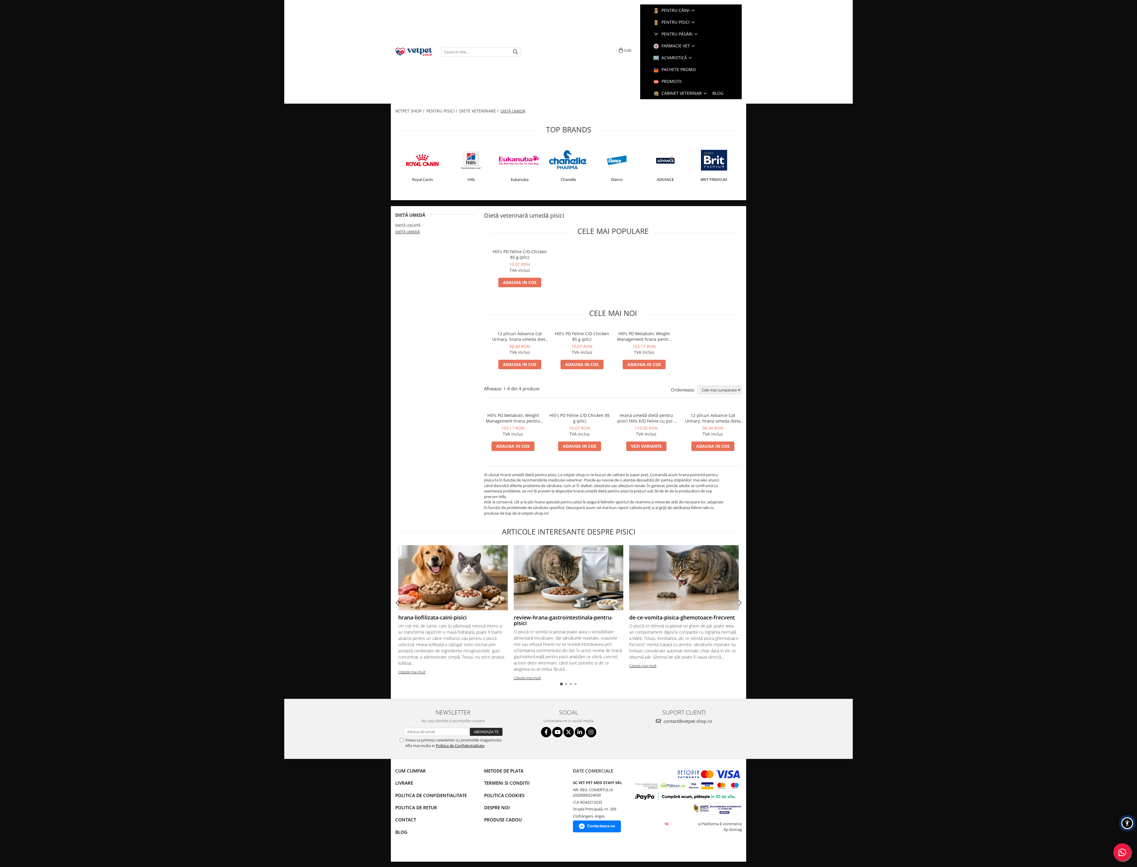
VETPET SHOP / (410, 111)
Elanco (617, 179)
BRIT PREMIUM (714, 179)
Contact (405, 820)
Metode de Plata (503, 771)
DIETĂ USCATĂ (407, 225)
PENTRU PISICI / (442, 111)
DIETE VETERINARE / (479, 111)
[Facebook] (546, 732)
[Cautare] (515, 52)
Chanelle (568, 179)
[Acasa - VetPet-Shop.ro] (413, 52)
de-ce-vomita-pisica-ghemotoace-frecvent (682, 617)
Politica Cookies (504, 795)
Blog (401, 832)
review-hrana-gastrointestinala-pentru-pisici (563, 620)
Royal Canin (422, 179)
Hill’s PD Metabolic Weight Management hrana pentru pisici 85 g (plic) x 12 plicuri (644, 336)
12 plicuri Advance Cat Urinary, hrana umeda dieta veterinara (519, 336)
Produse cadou (503, 820)
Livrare (404, 783)
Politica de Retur (416, 807)
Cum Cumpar (410, 771)
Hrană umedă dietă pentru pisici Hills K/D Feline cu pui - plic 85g (646, 418)
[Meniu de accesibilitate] (1127, 823)
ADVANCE (665, 179)
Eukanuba (520, 179)
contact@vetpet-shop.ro (687, 721)
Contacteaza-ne (601, 826)
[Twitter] (568, 732)
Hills (471, 179)
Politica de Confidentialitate (460, 745)
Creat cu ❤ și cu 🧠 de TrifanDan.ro (667, 823)
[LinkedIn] (580, 732)
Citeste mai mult (411, 672)
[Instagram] (591, 732)
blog (717, 93)
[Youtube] (557, 732)
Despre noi (497, 807)
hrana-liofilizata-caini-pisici (432, 617)
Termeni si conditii (507, 783)
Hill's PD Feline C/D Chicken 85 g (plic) (520, 254)
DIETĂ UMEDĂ (407, 232)
